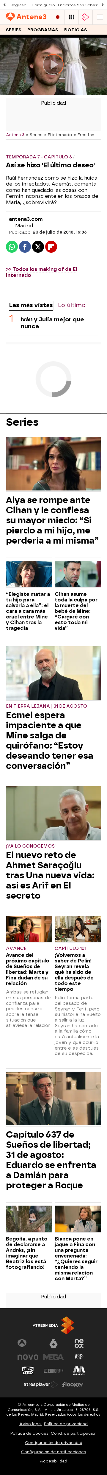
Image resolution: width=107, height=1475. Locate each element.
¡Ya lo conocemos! (31, 846)
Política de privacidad (66, 1424)
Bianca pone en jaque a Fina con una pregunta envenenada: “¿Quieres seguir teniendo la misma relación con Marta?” (76, 1258)
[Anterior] (4, 5)
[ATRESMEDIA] (53, 1325)
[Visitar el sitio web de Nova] (28, 1357)
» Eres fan (84, 134)
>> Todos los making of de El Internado (41, 272)
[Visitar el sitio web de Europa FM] (53, 1370)
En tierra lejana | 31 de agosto (46, 706)
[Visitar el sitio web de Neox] (79, 1343)
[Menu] (100, 17)
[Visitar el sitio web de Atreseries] (79, 1357)
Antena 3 (15, 134)
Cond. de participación (74, 1433)
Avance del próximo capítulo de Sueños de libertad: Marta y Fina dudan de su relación (27, 969)
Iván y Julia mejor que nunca (52, 323)
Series (13, 30)
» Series (34, 134)
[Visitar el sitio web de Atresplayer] (41, 1384)
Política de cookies (29, 1433)
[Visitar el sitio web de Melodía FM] (79, 1370)
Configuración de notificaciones (53, 1452)
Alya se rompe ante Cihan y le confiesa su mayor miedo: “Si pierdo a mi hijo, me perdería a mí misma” (52, 520)
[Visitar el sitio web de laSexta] (53, 1343)
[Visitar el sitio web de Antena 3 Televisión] (28, 1343)
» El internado (58, 134)
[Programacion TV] (71, 17)
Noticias (75, 30)
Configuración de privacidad (53, 1442)
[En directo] (58, 17)
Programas (42, 30)
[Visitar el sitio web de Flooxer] (72, 1384)
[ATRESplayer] (85, 17)
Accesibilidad (53, 1461)
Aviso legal (30, 1424)
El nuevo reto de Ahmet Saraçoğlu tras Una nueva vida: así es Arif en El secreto (50, 875)
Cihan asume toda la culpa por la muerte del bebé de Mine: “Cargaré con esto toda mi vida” (76, 611)
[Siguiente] (102, 5)
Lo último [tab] (72, 305)
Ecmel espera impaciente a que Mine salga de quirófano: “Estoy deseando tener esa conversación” (49, 740)
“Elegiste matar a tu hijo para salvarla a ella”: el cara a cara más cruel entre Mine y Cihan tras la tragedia (28, 611)
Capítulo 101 (70, 948)
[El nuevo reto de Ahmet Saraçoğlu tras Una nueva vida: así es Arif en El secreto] (53, 813)
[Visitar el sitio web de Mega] (53, 1357)
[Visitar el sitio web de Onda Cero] (28, 1370)
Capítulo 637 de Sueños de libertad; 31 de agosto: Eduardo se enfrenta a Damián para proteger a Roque (51, 1160)
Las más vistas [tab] (31, 305)
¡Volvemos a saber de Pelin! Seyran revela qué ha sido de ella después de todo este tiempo (74, 972)
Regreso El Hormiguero (32, 5)
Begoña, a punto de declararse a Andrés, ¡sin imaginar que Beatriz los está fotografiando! (27, 1253)
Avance (16, 948)
